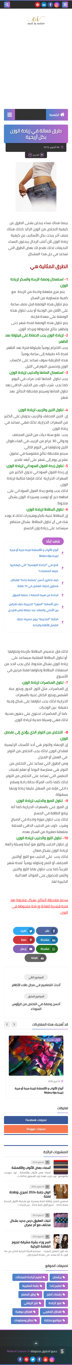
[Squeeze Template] (62, 1351)
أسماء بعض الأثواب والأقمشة (31, 1168)
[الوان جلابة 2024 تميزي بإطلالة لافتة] (61, 1191)
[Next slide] (7, 1024)
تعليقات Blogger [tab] (36, 1129)
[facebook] (50, 4)
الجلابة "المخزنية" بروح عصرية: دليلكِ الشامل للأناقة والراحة (37, 622)
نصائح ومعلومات (23, 1320)
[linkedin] (44, 4)
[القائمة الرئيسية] (9, 114)
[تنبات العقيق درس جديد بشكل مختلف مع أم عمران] (61, 1220)
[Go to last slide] (14, 1024)
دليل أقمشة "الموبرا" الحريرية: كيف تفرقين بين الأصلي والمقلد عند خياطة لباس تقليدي (33, 607)
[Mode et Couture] (36, 21)
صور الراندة (55, 1303)
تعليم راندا (56, 1285)
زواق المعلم (28, 1294)
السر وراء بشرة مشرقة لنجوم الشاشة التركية (31, 1244)
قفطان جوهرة (23, 1311)
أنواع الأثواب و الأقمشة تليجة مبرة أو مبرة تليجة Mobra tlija (34, 553)
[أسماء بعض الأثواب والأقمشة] (61, 1167)
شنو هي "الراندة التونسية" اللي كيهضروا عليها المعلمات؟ (34, 568)
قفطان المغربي (52, 1311)
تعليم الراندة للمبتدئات (28, 1277)
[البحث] (7, 5)
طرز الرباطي (31, 1303)
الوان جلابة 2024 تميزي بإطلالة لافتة (30, 1194)
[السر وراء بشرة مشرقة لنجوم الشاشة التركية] (61, 1241)
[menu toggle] (65, 5)
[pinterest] (37, 4)
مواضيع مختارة (53, 1320)
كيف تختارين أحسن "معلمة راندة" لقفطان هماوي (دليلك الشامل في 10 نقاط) (34, 583)
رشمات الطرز (54, 1294)
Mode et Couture (16, 1351)
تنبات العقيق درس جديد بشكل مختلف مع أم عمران (30, 1223)
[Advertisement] (36, 69)
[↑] (36, 1343)
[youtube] (45, 1359)
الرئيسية (54, 114)
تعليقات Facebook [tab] (36, 1120)
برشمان (57, 1277)
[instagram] (57, 4)
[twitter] (33, 1359)
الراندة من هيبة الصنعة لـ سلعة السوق (35, 595)
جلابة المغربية (30, 1285)
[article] (36, 980)
